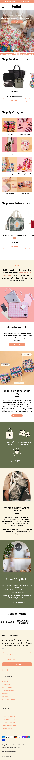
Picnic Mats (26, 745)
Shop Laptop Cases (17, 345)
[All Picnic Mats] (9, 125)
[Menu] (3, 7)
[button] (14, 49)
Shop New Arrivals (13, 203)
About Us (5, 681)
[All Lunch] (24, 144)
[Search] (27, 7)
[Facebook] (3, 670)
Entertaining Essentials (24, 174)
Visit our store (7, 687)
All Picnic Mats (9, 134)
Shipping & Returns (8, 717)
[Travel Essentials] (24, 125)
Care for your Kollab (9, 719)
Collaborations (15, 747)
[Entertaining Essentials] (24, 164)
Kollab (9, 757)
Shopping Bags (9, 154)
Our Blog (5, 696)
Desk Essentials (9, 194)
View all (29, 60)
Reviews (5, 693)
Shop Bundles (10, 59)
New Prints (5, 747)
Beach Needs (25, 194)
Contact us (6, 684)
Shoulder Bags (9, 174)
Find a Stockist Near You (17, 602)
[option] (17, 31)
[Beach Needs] (24, 184)
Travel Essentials (25, 134)
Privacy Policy (7, 728)
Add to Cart (14, 100)
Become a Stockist (8, 699)
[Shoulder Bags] (9, 164)
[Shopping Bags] (9, 144)
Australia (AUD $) (8, 752)
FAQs (4, 714)
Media (4, 702)
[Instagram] (7, 670)
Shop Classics (6, 745)
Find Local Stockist (8, 690)
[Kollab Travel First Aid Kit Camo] (14, 221)
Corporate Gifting (8, 722)
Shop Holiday (17, 745)
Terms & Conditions (9, 725)
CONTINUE (17, 664)
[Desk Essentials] (9, 184)
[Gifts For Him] (14, 77)
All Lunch (24, 154)
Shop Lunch (17, 416)
